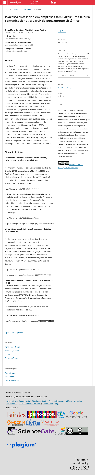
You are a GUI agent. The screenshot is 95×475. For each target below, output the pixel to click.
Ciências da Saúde (39, 401)
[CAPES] (61, 417)
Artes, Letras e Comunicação (18, 401)
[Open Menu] (4, 2)
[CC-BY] (77, 434)
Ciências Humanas (56, 401)
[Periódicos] (42, 417)
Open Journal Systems (14, 332)
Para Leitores (10, 373)
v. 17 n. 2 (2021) (27, 9)
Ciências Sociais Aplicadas (30, 403)
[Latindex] (16, 417)
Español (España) (12, 350)
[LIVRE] (33, 426)
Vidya (57, 403)
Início (7, 9)
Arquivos (15, 9)
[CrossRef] (60, 434)
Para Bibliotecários (12, 380)
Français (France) (12, 358)
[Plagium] (21, 448)
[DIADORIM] (16, 426)
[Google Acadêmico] (76, 417)
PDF (63, 31)
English (8, 354)
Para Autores (9, 376)
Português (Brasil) (12, 347)
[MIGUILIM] (50, 426)
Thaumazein (48, 403)
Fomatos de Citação (67, 76)
